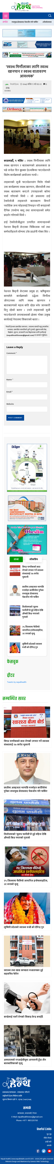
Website (10, 404)
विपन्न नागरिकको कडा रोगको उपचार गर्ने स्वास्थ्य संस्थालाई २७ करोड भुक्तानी (32, 572)
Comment (11, 353)
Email (9, 392)
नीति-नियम (47, 1138)
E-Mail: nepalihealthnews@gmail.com (27, 1117)
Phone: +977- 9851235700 (27, 1120)
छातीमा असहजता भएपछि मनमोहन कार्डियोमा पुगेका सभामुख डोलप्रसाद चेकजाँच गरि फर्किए (33, 592)
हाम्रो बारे (48, 1141)
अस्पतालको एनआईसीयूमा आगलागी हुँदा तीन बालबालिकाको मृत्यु (25, 1062)
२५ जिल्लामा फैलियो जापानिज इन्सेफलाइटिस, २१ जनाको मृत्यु (32, 630)
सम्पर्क (49, 1145)
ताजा (16, 559)
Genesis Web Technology (39, 1161)
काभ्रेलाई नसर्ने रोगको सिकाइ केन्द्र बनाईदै (23, 1017)
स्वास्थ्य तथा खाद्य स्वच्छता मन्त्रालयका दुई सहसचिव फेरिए (23, 972)
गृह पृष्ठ (49, 1134)
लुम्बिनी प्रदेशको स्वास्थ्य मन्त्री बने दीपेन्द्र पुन (32, 645)
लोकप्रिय (34, 559)
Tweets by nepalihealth (16, 682)
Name (9, 379)
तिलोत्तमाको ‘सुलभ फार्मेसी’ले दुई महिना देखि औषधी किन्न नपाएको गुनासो (32, 612)
